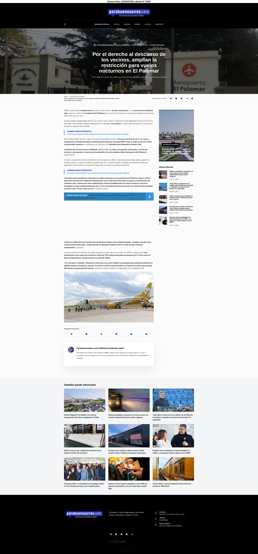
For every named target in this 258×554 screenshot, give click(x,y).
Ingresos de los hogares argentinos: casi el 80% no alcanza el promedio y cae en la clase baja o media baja (127, 486)
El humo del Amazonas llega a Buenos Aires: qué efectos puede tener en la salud (97, 134)
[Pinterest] (101, 334)
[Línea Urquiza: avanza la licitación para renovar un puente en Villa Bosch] (173, 469)
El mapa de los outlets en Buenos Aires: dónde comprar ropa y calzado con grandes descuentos (181, 208)
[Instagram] (121, 534)
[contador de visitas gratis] (117, 541)
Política (116, 24)
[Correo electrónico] (146, 334)
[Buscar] (65, 24)
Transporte (159, 24)
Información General (102, 24)
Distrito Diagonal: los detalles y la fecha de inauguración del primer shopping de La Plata (176, 151)
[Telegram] (187, 98)
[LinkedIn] (182, 98)
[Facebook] (171, 98)
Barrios (137, 24)
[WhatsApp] (192, 98)
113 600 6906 (163, 520)
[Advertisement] (109, 221)
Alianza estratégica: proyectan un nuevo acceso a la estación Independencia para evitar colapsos (181, 173)
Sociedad (127, 24)
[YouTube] (127, 534)
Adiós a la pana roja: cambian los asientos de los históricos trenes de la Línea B (181, 197)
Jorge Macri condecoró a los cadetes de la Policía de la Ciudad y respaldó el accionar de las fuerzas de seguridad (181, 186)
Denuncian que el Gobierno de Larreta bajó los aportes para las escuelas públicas (98, 173)
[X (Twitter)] (176, 98)
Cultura (148, 24)
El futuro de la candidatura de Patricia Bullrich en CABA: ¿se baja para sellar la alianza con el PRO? (181, 219)
